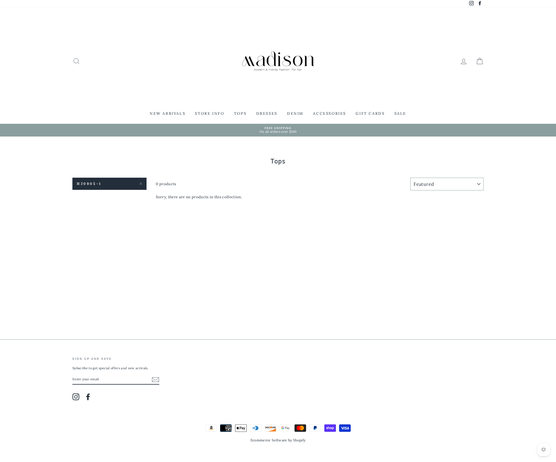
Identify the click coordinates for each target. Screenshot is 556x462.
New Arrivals (167, 113)
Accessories (329, 113)
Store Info (209, 113)
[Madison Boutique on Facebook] (88, 396)
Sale (400, 113)
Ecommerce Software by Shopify (278, 440)
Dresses (266, 113)
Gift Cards (370, 113)
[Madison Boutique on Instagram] (75, 396)
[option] (278, 130)
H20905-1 (89, 183)
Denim (295, 113)
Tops (240, 113)
